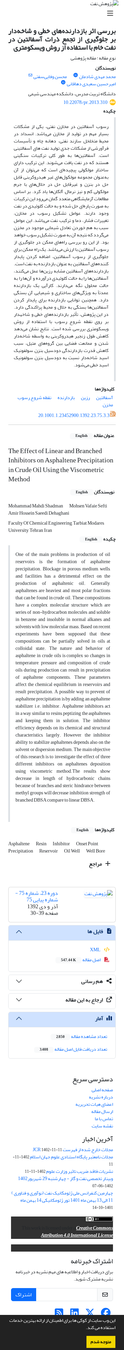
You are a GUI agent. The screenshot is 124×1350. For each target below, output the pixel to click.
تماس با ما (104, 1118)
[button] (84, 1328)
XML (95, 949)
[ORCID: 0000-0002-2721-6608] (63, 82)
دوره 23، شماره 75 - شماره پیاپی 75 (36, 896)
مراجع (96, 864)
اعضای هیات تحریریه (94, 1104)
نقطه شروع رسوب (34, 397)
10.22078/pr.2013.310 (85, 102)
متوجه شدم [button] (101, 1342)
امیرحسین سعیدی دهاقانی (91, 83)
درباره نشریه (101, 1097)
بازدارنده (66, 397)
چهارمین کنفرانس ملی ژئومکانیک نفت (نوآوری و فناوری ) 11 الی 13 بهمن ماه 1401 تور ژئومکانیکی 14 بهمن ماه (62, 1196)
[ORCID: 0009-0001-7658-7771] (76, 75)
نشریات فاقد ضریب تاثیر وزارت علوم (79, 1171)
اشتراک (24, 1294)
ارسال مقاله (102, 1111)
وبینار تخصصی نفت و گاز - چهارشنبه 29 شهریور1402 (65, 1178)
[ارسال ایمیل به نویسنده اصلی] (30, 75)
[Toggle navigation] (64, 14)
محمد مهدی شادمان (97, 76)
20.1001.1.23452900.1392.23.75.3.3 (74, 415)
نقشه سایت (102, 1126)
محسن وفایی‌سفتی (50, 76)
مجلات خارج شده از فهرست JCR (73, 1149)
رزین (85, 397)
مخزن (108, 404)
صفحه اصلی (102, 1089)
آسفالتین (104, 397)
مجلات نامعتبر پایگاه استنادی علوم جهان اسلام (71, 1156)
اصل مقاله (81, 959)
